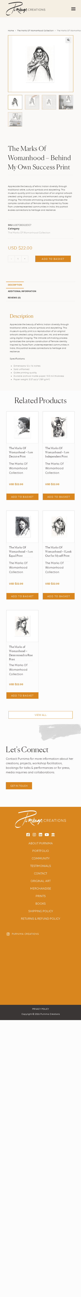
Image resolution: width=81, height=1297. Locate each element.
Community (41, 858)
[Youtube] (47, 835)
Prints (41, 896)
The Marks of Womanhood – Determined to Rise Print (21, 653)
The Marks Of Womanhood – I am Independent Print (57, 452)
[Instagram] (34, 835)
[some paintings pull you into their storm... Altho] (23, 990)
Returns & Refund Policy (40, 918)
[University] (53, 835)
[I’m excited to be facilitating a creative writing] (58, 949)
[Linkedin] (40, 835)
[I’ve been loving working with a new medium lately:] (23, 949)
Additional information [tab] (22, 291)
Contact (40, 873)
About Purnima (40, 843)
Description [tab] (15, 285)
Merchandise (40, 888)
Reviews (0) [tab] (14, 298)
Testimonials (40, 866)
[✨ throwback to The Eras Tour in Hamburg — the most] (58, 990)
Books (40, 903)
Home (11, 30)
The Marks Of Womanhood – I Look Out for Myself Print (58, 551)
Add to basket (53, 258)
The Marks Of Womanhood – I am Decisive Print (21, 452)
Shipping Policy (40, 911)
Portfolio (40, 851)
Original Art (41, 881)
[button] (73, 8)
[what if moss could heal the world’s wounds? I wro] (58, 969)
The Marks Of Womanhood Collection (35, 30)
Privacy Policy (40, 1009)
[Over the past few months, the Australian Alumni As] (23, 969)
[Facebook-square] (28, 835)
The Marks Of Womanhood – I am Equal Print (21, 551)
